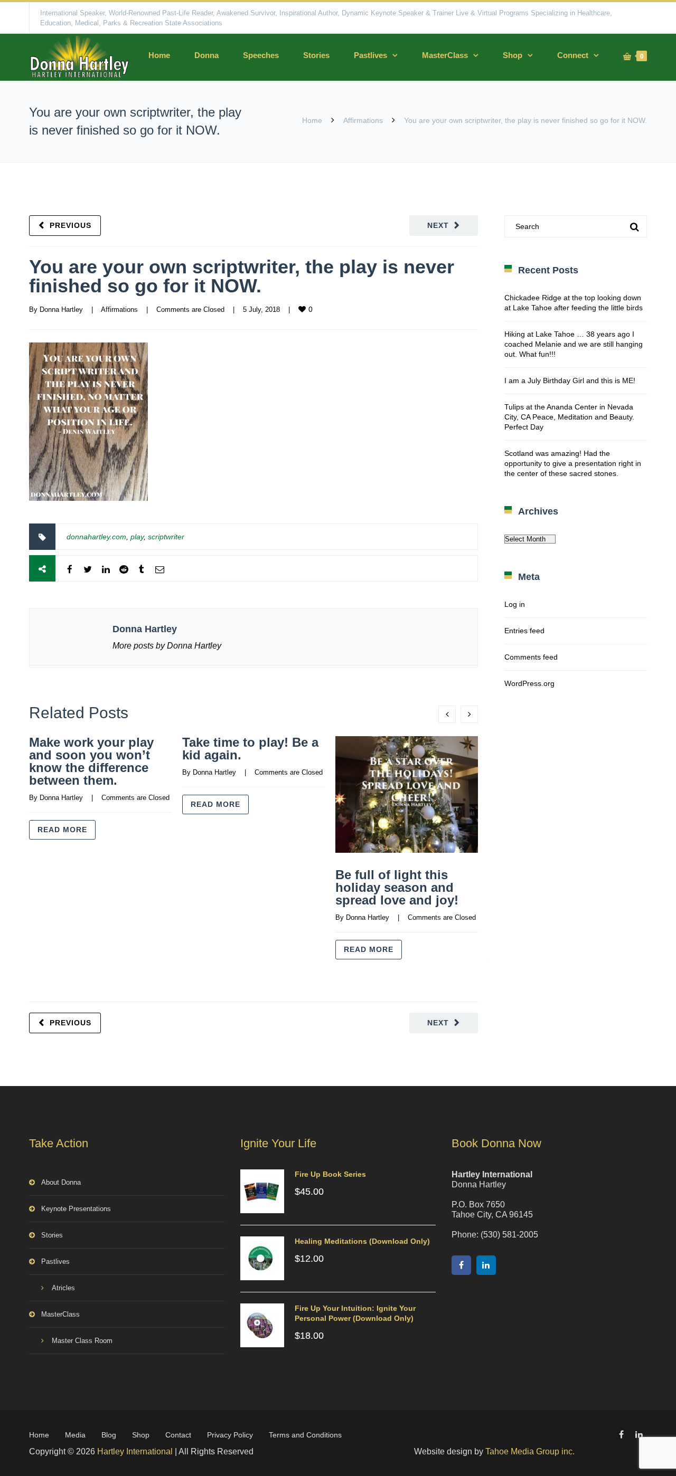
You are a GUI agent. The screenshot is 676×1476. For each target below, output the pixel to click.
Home (159, 55)
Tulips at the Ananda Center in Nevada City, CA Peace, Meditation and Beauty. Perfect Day (569, 417)
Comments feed (531, 657)
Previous (70, 225)
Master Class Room (82, 1341)
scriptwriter (166, 536)
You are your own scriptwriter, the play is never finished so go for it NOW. (241, 276)
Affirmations (363, 120)
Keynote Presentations (76, 1209)
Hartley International (135, 1451)
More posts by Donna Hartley (166, 645)
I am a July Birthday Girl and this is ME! (569, 380)
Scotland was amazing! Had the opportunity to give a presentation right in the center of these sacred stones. (572, 463)
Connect (572, 55)
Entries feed (524, 630)
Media (75, 1435)
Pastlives (370, 55)
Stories (316, 55)
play (137, 536)
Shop (512, 55)
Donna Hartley (61, 309)
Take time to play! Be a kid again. (250, 748)
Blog (108, 1435)
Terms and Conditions (305, 1435)
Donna (206, 55)
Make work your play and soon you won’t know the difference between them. (91, 761)
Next (438, 225)
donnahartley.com (96, 536)
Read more (62, 829)
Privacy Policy (230, 1435)
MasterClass (445, 55)
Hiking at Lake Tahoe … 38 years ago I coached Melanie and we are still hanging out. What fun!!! (573, 344)
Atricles (63, 1288)
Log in (514, 604)
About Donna (61, 1182)
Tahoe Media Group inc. (530, 1451)
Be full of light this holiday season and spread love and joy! (396, 887)
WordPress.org (529, 683)
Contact (178, 1435)
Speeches (261, 55)
